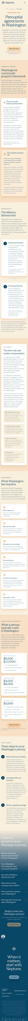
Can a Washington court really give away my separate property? (14, 866)
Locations (12, 9)
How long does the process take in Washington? (14, 901)
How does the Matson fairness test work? (14, 876)
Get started (14, 977)
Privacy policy (5, 996)
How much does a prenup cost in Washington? (14, 892)
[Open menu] (24, 2)
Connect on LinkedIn (5, 989)
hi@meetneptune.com (20, 990)
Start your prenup (14, 48)
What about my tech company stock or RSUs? (14, 884)
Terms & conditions (7, 993)
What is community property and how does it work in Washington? (14, 855)
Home (7, 9)
